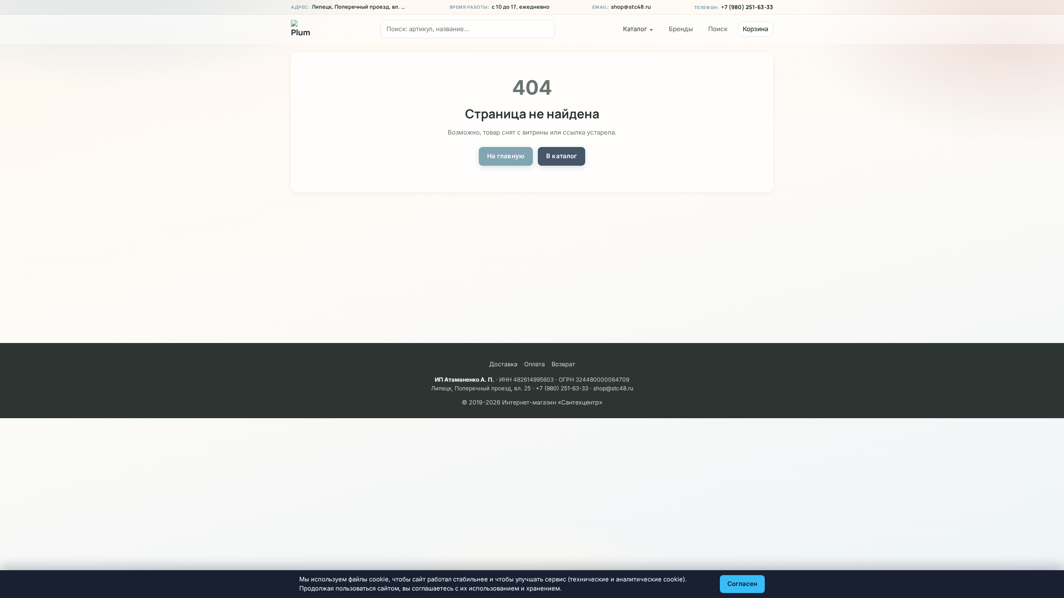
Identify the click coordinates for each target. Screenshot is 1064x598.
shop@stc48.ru (631, 7)
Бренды (681, 29)
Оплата (534, 364)
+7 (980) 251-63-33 (747, 7)
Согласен (742, 584)
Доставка (503, 364)
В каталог (561, 156)
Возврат (563, 364)
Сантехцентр (580, 402)
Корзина (755, 29)
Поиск (717, 29)
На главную (506, 156)
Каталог (635, 29)
